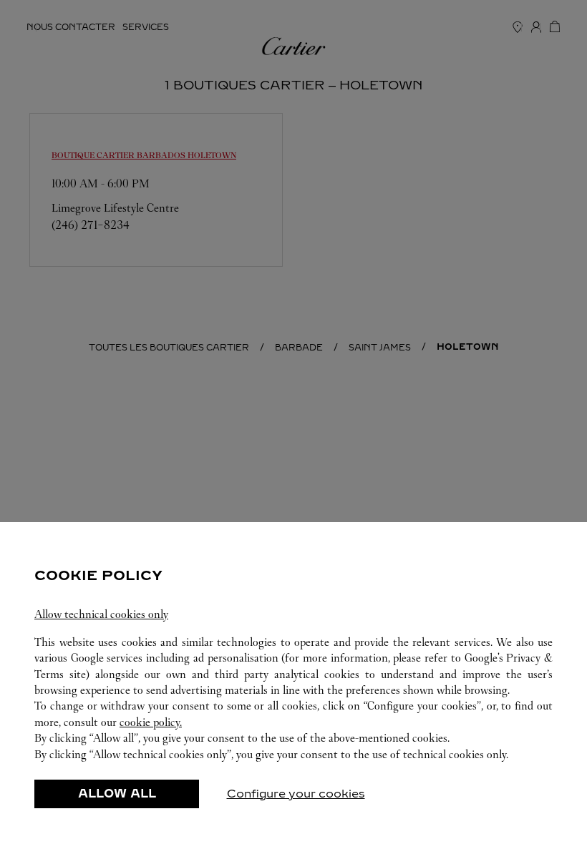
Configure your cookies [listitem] (296, 793)
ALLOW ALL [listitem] (117, 793)
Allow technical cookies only (101, 614)
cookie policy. (151, 722)
